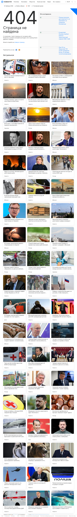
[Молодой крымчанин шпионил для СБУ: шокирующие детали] (38, 310)
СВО (29, 6)
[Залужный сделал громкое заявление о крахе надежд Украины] (62, 382)
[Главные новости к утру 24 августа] (38, 190)
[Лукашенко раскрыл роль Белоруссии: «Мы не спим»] (62, 454)
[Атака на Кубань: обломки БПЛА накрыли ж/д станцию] (14, 406)
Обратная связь (72, 515)
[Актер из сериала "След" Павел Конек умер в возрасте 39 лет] (14, 142)
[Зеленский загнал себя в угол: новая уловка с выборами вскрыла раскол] (62, 430)
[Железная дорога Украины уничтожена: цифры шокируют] (62, 214)
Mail (2, 515)
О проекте (23, 515)
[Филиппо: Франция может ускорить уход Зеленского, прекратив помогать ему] (38, 142)
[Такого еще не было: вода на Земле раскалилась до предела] (38, 118)
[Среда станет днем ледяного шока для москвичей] (38, 262)
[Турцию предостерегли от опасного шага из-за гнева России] (62, 358)
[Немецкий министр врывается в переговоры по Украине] (14, 214)
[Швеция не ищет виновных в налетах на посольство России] (38, 214)
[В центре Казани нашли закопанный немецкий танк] (14, 190)
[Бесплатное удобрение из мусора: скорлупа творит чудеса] (62, 406)
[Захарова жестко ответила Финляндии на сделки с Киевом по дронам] (38, 166)
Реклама (13, 515)
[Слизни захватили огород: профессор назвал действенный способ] (38, 238)
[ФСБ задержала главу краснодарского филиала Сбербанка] (14, 454)
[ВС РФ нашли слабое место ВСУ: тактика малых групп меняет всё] (38, 94)
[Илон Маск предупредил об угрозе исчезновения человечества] (38, 358)
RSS (18, 515)
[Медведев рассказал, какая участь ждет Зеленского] (62, 142)
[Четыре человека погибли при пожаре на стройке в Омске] (62, 334)
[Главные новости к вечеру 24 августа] (38, 478)
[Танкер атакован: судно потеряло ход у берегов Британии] (14, 94)
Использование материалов (61, 515)
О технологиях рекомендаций (32, 515)
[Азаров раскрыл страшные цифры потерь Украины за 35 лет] (14, 286)
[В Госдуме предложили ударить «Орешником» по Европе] (14, 238)
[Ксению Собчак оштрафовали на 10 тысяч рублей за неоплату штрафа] (38, 430)
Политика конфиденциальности (47, 515)
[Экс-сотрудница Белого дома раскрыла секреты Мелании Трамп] (38, 70)
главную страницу (19, 42)
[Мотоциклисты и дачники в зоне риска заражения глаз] (14, 382)
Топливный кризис (38, 6)
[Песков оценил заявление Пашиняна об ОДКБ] (38, 382)
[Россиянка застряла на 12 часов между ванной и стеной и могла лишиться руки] (62, 262)
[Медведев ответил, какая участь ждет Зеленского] (38, 406)
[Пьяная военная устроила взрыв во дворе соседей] (62, 478)
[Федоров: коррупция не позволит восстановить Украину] (38, 502)
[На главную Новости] (7, 2)
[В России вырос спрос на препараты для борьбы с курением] (62, 118)
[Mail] (2, 2)
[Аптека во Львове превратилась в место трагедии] (14, 70)
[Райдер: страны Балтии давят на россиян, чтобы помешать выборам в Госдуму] (62, 286)
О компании (7, 515)
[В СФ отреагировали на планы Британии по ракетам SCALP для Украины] (14, 430)
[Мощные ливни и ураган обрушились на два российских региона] (14, 262)
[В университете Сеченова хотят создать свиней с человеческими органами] (14, 334)
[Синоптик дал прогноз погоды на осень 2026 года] (62, 166)
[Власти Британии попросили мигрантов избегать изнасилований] (62, 190)
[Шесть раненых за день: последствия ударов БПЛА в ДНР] (14, 502)
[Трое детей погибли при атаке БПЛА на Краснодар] (14, 358)
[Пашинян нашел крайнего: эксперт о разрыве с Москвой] (62, 238)
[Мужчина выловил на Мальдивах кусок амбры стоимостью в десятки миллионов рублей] (62, 502)
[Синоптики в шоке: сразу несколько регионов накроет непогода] (38, 286)
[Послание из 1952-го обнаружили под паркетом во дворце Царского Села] (62, 70)
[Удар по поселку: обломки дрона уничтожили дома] (14, 166)
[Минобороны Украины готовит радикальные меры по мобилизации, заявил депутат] (62, 94)
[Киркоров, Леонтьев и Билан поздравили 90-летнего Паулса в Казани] (62, 310)
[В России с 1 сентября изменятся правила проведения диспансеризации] (14, 118)
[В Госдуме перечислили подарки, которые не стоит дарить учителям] (14, 310)
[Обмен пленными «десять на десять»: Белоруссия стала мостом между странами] (14, 478)
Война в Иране (20, 6)
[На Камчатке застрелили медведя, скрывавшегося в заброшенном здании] (38, 454)
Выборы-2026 (9, 6)
